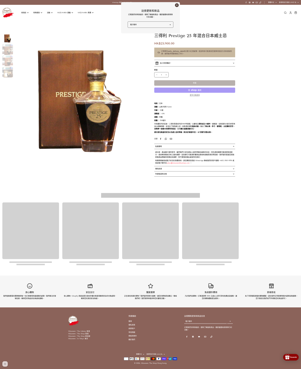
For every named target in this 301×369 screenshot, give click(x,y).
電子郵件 (188, 321)
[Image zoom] (80, 99)
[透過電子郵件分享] (171, 138)
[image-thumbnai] (7, 38)
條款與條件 (133, 336)
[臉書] (246, 2)
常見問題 (132, 332)
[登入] (290, 13)
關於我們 (132, 340)
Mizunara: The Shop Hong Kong (153, 363)
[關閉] (176, 5)
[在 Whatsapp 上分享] (165, 138)
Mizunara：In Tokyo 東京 (78, 339)
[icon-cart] (295, 12)
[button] (194, 83)
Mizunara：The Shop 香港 (78, 334)
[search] (285, 12)
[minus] (156, 74)
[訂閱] (230, 321)
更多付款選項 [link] (195, 95)
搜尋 (130, 321)
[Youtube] (253, 2)
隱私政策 (132, 325)
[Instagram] (249, 2)
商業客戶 (132, 329)
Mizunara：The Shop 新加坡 (79, 336)
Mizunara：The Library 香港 (79, 331)
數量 (156, 70)
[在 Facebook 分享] (160, 138)
